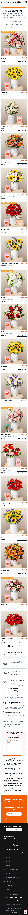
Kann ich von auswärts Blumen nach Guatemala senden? (13, 763)
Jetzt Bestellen (22, 61)
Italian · (20, 908)
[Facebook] (5, 852)
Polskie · (7, 910)
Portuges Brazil (13, 912)
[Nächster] (19, 647)
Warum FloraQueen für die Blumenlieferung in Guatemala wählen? (12, 790)
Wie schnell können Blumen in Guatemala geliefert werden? (13, 774)
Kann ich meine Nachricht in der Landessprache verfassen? (13, 779)
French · (11, 908)
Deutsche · (16, 908)
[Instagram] (14, 852)
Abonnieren (14, 833)
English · (12, 910)
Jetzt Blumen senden (14, 814)
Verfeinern (25, 912)
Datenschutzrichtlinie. (9, 838)
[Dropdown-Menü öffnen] (23, 857)
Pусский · (17, 910)
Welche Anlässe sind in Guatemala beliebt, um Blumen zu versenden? (14, 784)
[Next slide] (24, 747)
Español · (8, 908)
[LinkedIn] (22, 852)
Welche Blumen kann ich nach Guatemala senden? (12, 769)
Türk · (21, 910)
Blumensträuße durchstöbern (14, 819)
